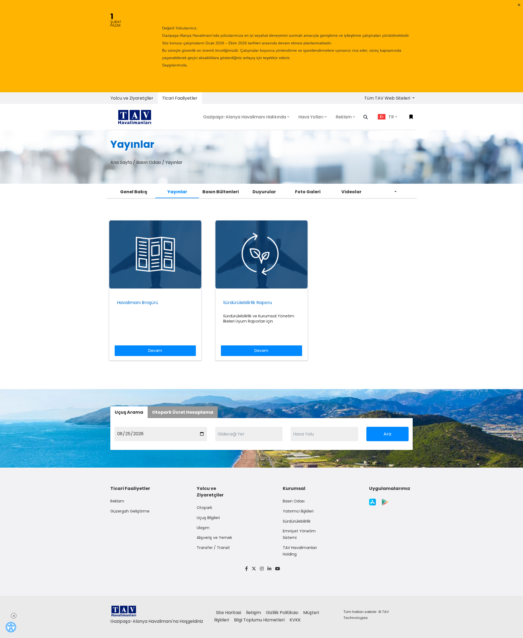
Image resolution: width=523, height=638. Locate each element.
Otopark (204, 507)
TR (391, 117)
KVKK (295, 620)
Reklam (117, 501)
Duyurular (264, 192)
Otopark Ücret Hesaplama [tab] (182, 412)
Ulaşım (203, 527)
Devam (155, 350)
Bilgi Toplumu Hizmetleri (260, 620)
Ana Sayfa (121, 162)
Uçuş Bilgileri (208, 517)
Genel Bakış (133, 192)
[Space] (136, 117)
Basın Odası (148, 162)
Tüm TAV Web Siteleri (387, 98)
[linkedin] (269, 568)
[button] (519, 5)
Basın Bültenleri (220, 192)
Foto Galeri (308, 192)
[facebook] (246, 568)
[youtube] (276, 568)
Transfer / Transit (213, 547)
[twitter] (254, 568)
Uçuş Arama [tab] (129, 412)
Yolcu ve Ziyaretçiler (132, 98)
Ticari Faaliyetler (179, 98)
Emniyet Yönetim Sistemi (299, 534)
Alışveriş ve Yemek (214, 537)
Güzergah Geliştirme (130, 511)
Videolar (351, 192)
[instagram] (262, 568)
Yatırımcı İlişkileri (298, 511)
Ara (387, 434)
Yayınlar (177, 192)
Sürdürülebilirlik (297, 521)
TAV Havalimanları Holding (300, 551)
